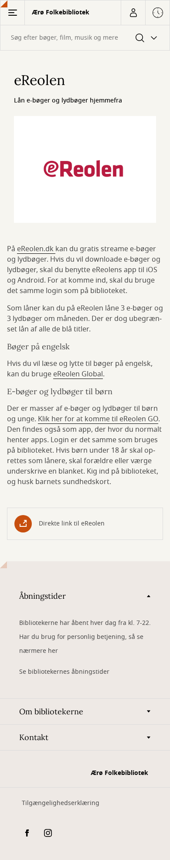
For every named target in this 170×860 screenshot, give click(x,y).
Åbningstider (42, 596)
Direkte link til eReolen (72, 523)
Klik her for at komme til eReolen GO (98, 419)
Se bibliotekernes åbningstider (64, 671)
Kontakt (33, 737)
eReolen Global (78, 374)
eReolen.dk (36, 249)
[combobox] (85, 37)
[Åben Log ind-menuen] (133, 12)
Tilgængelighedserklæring (60, 803)
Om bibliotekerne (51, 711)
